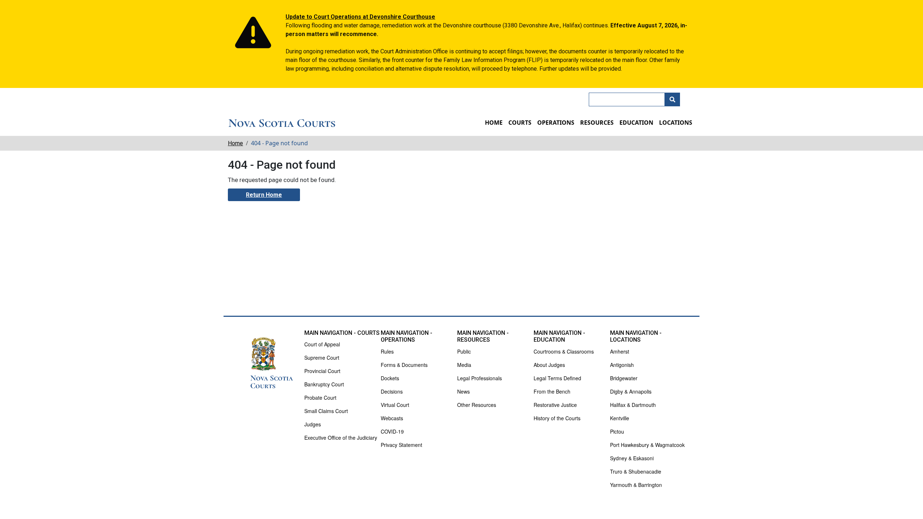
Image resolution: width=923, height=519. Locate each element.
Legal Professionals (479, 378)
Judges (312, 424)
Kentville (619, 418)
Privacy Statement (401, 444)
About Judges (549, 364)
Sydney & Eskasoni (632, 458)
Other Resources (476, 404)
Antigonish (622, 364)
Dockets (390, 378)
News (463, 391)
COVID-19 (392, 431)
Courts (519, 123)
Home (494, 123)
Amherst (619, 351)
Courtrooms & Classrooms (564, 351)
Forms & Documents (404, 364)
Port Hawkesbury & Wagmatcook (647, 444)
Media (464, 364)
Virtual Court (395, 404)
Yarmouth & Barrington (636, 484)
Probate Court (320, 397)
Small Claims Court (326, 410)
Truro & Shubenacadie (635, 471)
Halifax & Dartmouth (633, 404)
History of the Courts (557, 418)
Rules (387, 351)
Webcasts (392, 418)
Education (636, 123)
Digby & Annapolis (631, 391)
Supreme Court (321, 357)
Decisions (392, 391)
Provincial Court (322, 370)
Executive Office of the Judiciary (340, 437)
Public (464, 351)
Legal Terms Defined (557, 378)
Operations (555, 123)
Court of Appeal (322, 344)
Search (672, 99)
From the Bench (552, 391)
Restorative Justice (555, 404)
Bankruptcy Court (324, 384)
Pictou (617, 431)
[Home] (282, 123)
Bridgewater (623, 378)
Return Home (264, 194)
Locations (675, 123)
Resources (597, 123)
